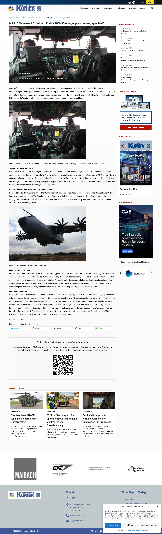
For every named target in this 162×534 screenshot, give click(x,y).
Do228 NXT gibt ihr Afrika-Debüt (132, 50)
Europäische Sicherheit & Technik (135, 504)
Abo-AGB (98, 531)
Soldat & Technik (129, 499)
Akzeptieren (113, 525)
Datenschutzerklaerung (133, 530)
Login (142, 2)
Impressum (145, 530)
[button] (157, 506)
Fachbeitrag (17, 18)
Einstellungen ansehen (149, 525)
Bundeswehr (15, 411)
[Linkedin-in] (133, 2)
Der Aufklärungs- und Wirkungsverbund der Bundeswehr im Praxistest (97, 418)
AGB (91, 531)
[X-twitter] (129, 2)
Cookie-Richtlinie (121, 530)
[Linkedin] (73, 498)
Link (105, 350)
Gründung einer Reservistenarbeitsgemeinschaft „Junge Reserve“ (135, 79)
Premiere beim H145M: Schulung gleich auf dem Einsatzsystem (23, 418)
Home (11, 18)
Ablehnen (130, 525)
